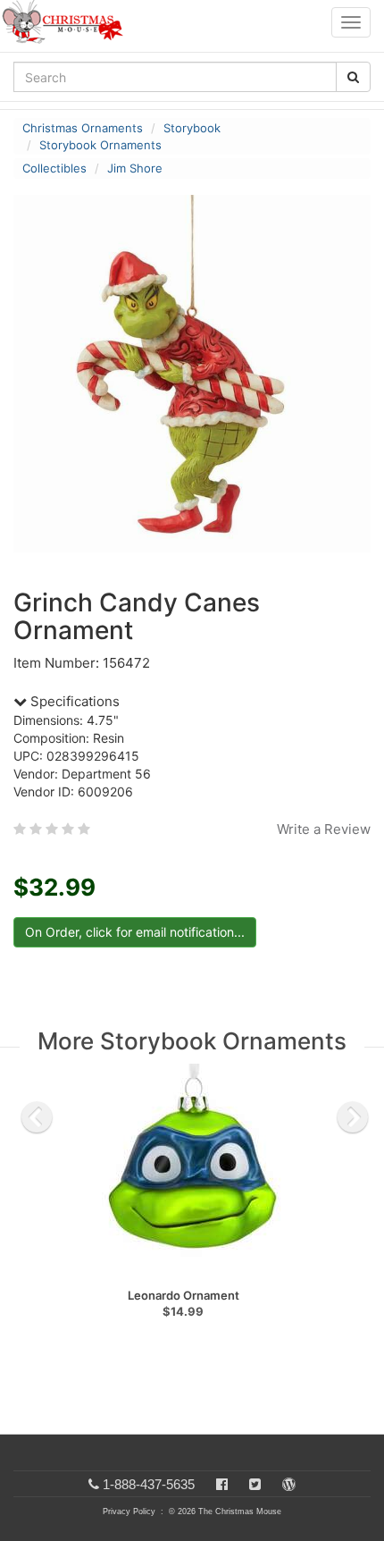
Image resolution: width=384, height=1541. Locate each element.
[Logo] (68, 22)
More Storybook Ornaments (192, 1041)
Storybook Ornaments (100, 145)
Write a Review (324, 829)
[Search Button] (353, 77)
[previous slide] (36, 1117)
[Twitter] (255, 1484)
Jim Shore (135, 168)
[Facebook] (222, 1484)
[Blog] (289, 1484)
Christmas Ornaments (82, 128)
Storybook (192, 128)
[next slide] (353, 1117)
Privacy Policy (129, 1511)
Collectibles (54, 168)
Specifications (73, 701)
